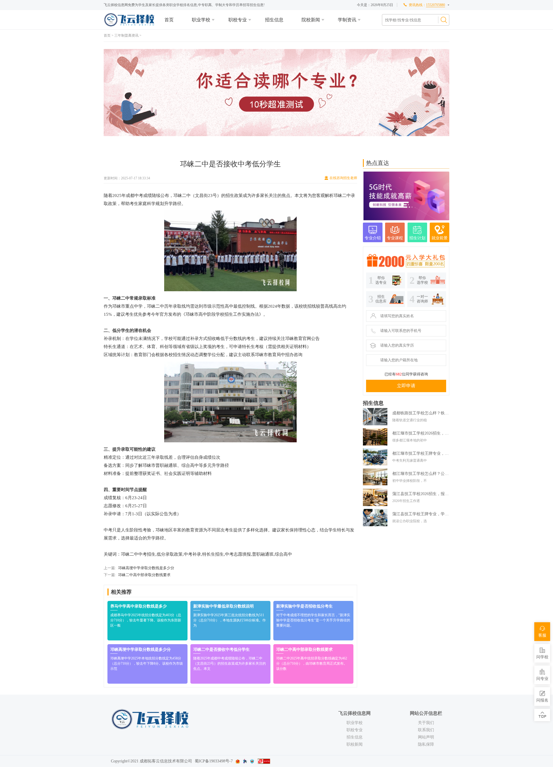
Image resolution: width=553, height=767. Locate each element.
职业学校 (201, 19)
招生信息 (274, 19)
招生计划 (417, 238)
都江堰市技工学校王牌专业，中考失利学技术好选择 (420, 453)
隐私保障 (426, 744)
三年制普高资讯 (126, 35)
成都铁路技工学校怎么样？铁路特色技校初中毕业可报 (420, 413)
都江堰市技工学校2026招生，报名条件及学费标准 (420, 433)
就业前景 (439, 238)
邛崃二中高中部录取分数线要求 (144, 575)
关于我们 (426, 723)
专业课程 (395, 238)
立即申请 (406, 385)
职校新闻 (354, 744)
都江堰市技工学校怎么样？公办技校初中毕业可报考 (420, 473)
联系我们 (426, 730)
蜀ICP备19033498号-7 (214, 761)
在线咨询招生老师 (343, 178)
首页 (169, 19)
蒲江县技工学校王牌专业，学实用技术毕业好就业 (420, 514)
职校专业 (237, 19)
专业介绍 (373, 238)
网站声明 (426, 737)
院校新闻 (311, 19)
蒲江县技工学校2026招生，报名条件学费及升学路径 (420, 494)
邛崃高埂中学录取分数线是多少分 (146, 568)
